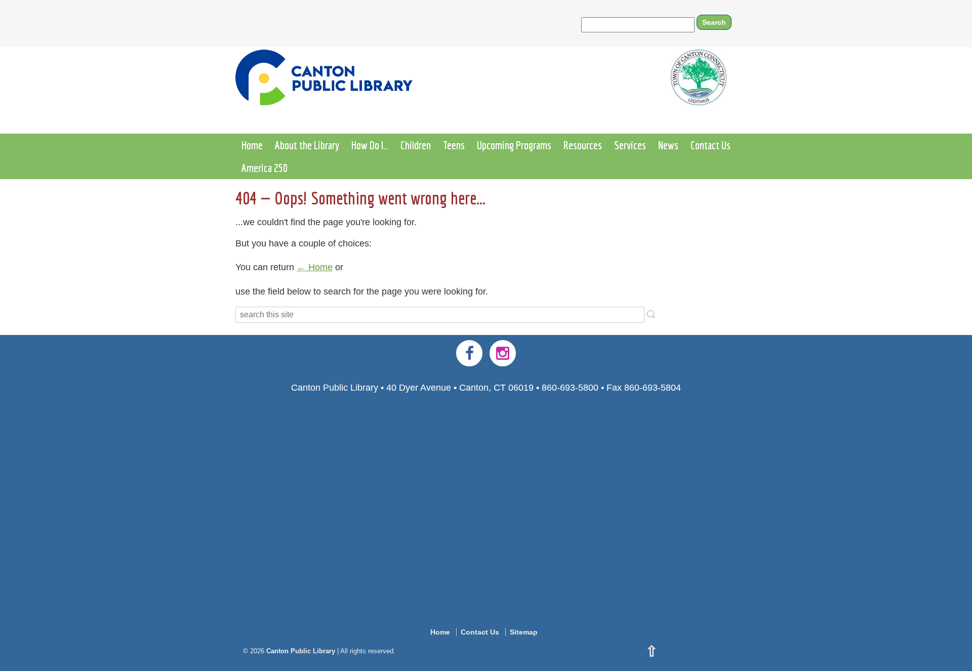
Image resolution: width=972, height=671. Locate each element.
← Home (315, 267)
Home (252, 145)
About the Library (307, 145)
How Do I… (369, 145)
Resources (582, 145)
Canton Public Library (300, 651)
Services (630, 145)
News (668, 145)
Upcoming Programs (514, 145)
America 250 (264, 167)
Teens (454, 145)
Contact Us (711, 145)
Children (415, 145)
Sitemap (524, 632)
